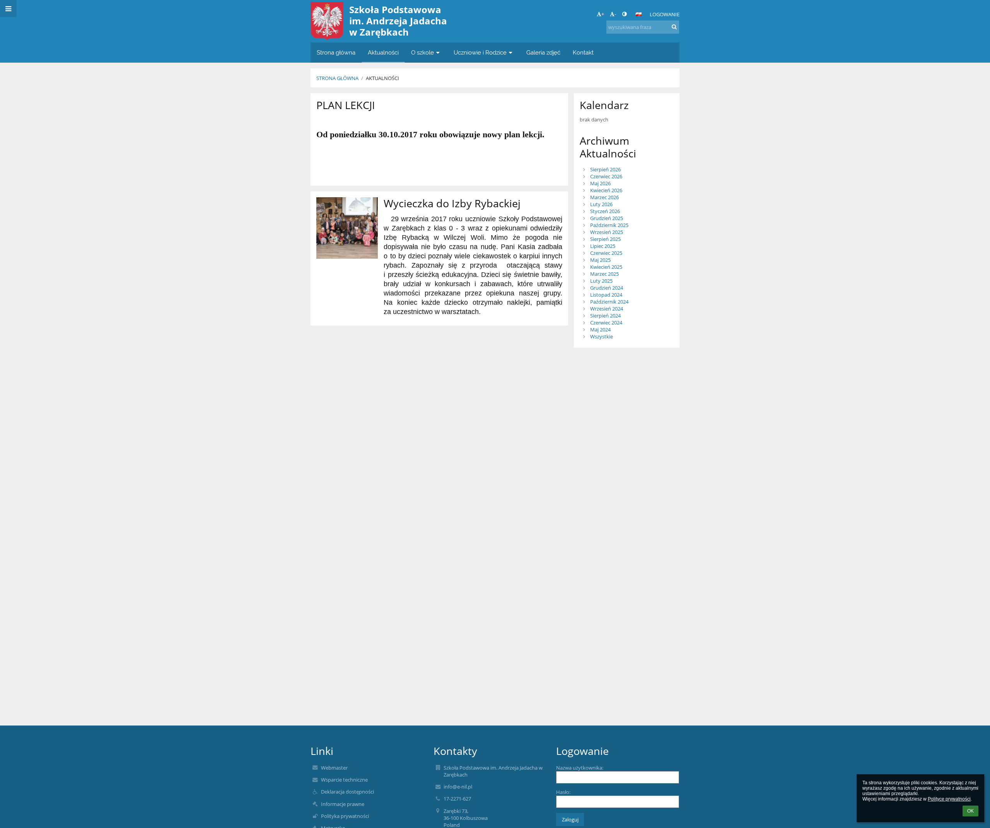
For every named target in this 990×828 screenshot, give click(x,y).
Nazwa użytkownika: (579, 767)
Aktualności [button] (383, 52)
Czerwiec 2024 (606, 322)
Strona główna (337, 78)
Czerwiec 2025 (606, 252)
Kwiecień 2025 (606, 266)
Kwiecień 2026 (606, 190)
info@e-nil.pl (458, 786)
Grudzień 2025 (606, 218)
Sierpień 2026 (605, 169)
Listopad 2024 (606, 294)
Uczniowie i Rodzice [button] (480, 52)
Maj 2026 (600, 183)
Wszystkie (601, 336)
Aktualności (382, 78)
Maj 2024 (600, 329)
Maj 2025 (600, 259)
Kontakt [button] (583, 52)
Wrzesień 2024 (606, 308)
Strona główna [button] (336, 52)
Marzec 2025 (604, 273)
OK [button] (970, 811)
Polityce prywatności (949, 799)
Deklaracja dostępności (347, 791)
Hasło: (563, 792)
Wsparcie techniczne (344, 779)
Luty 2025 (601, 280)
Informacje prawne (342, 804)
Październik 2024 (609, 301)
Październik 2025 (609, 225)
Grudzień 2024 (606, 287)
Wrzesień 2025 (606, 232)
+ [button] (602, 13)
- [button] (615, 13)
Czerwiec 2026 (606, 176)
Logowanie (664, 14)
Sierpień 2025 (605, 239)
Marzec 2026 (604, 197)
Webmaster (334, 767)
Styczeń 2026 (605, 211)
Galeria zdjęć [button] (543, 52)
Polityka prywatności (345, 816)
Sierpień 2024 (605, 315)
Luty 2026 (601, 204)
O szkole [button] (422, 52)
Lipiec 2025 (602, 245)
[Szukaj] (674, 26)
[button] (624, 14)
